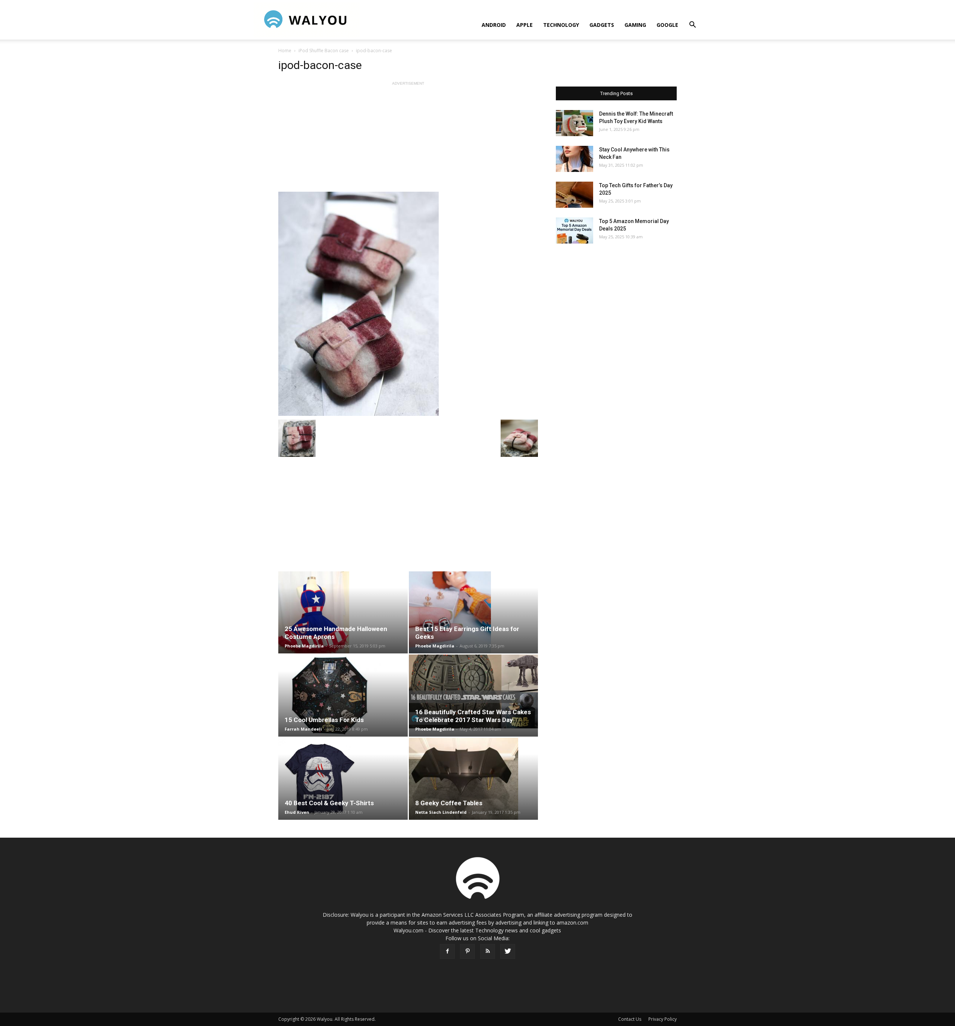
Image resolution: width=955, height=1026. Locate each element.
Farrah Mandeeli (303, 729)
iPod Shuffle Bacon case (323, 50)
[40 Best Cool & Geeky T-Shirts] (343, 779)
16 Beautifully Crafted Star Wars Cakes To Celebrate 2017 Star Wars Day (473, 716)
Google (667, 24)
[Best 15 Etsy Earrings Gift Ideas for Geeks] (473, 612)
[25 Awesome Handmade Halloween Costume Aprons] (343, 612)
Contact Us (629, 1019)
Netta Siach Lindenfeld (441, 812)
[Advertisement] (408, 139)
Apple (524, 24)
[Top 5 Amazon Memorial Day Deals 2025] (574, 230)
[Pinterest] (467, 951)
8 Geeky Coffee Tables (448, 803)
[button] (692, 25)
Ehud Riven (297, 812)
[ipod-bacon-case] (408, 304)
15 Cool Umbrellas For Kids (324, 720)
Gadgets (601, 24)
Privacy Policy (662, 1019)
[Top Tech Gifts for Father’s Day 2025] (574, 195)
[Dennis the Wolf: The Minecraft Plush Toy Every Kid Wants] (574, 123)
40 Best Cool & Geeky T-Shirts (329, 803)
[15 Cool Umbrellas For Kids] (343, 696)
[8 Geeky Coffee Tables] (473, 779)
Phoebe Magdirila (304, 646)
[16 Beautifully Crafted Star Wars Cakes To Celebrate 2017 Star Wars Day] (473, 691)
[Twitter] (507, 951)
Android (494, 24)
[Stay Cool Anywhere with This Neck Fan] (574, 159)
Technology (561, 24)
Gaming (635, 24)
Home (284, 50)
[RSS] (487, 951)
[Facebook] (447, 951)
